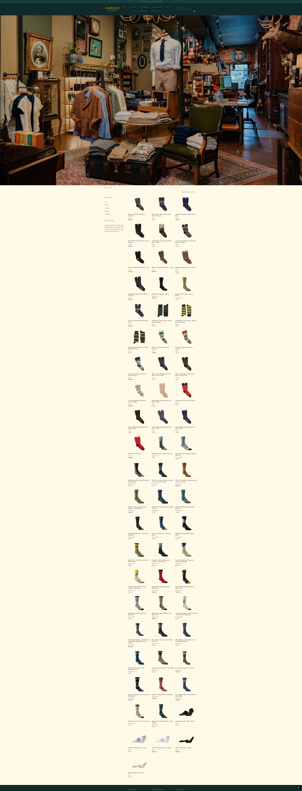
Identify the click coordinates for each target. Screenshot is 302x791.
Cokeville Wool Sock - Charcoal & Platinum (139, 523)
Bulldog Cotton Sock (139, 443)
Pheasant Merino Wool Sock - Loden (163, 257)
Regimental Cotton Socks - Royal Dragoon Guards (139, 337)
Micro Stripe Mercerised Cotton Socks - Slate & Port (186, 364)
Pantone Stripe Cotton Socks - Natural (163, 337)
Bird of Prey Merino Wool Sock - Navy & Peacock (163, 204)
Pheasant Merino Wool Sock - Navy (139, 257)
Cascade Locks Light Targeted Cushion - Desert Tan (139, 576)
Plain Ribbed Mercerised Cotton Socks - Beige (163, 390)
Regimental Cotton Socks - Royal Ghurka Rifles (163, 310)
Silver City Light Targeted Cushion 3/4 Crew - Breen (186, 470)
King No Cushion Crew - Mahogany (163, 684)
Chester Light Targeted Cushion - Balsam (186, 497)
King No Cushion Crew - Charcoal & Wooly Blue (139, 684)
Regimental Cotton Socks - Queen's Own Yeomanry (186, 310)
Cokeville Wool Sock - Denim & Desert (163, 523)
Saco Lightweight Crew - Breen (186, 658)
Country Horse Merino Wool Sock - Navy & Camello (186, 231)
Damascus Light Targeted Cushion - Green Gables (139, 470)
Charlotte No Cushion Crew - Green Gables (163, 711)
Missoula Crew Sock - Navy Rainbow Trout (139, 658)
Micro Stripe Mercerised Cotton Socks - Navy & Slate (163, 364)
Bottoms (133, 7)
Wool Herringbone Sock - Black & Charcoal (139, 284)
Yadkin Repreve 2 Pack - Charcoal (163, 443)
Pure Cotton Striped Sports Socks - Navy (139, 310)
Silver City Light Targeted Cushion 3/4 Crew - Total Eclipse (163, 470)
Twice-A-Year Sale (140, 11)
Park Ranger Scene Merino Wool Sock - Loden (163, 231)
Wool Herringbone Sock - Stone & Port (186, 257)
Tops (125, 7)
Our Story (154, 789)
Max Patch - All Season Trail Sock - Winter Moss (139, 550)
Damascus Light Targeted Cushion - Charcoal (186, 443)
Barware (107, 211)
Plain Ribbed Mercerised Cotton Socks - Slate (163, 417)
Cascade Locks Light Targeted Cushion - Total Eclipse (163, 550)
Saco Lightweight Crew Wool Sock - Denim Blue (186, 684)
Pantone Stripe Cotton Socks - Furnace (186, 337)
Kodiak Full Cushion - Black (163, 284)
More (168, 7)
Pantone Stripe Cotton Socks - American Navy (139, 364)
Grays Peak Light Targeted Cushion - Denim (163, 497)
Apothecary (107, 214)
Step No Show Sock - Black (186, 737)
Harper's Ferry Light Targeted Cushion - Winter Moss (139, 497)
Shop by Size (156, 11)
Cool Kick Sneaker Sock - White (163, 737)
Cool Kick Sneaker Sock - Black (186, 711)
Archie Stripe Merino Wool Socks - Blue (186, 204)
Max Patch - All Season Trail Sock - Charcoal (163, 630)
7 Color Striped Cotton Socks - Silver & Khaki (139, 390)
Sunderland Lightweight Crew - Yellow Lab (186, 576)
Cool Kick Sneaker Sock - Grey (139, 737)
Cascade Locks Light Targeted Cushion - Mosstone (186, 550)
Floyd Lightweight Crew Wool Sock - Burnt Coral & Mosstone (186, 603)
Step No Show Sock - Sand (139, 763)
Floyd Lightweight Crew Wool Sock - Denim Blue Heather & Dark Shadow (139, 630)
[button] (190, 8)
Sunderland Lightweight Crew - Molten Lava (163, 576)
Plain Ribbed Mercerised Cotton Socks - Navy (186, 417)
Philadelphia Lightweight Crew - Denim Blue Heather (186, 630)
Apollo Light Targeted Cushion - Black (186, 523)
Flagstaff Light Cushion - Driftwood (163, 658)
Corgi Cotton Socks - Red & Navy (186, 390)
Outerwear (145, 7)
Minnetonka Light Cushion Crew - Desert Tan (163, 603)
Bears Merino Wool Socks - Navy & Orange (139, 231)
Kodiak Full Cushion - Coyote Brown (186, 284)
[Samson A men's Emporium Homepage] (112, 9)
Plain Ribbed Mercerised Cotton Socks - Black (139, 417)
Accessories (158, 7)
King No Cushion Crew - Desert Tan (139, 711)
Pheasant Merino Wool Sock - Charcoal (139, 204)
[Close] (300, 1)
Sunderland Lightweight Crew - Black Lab (139, 603)
